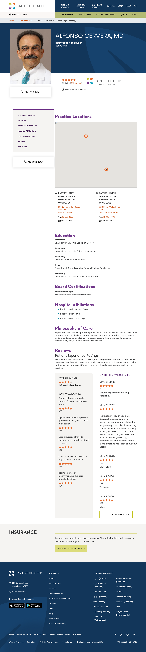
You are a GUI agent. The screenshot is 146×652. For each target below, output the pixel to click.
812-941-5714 (108, 220)
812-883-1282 (67, 220)
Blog (51, 613)
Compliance (67, 642)
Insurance (22, 146)
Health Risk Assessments (60, 598)
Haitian (119, 592)
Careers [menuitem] (111, 6)
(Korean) (100, 597)
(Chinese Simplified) (100, 585)
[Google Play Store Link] (34, 605)
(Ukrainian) (124, 580)
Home (11, 634)
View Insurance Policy (70, 548)
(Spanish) (102, 612)
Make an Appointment (105, 15)
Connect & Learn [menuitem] (97, 6)
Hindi (118, 607)
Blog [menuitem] (128, 6)
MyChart (123, 15)
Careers (52, 603)
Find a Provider (85, 15)
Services (52, 588)
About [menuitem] (120, 6)
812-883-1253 (32, 92)
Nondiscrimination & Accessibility (90, 642)
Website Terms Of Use (49, 642)
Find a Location (67, 15)
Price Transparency (57, 623)
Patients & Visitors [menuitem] (81, 6)
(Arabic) (100, 578)
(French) (102, 592)
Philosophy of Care (27, 136)
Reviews (21, 141)
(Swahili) (124, 587)
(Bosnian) (124, 602)
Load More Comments (115, 514)
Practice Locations (26, 115)
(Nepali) (99, 602)
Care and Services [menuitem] (65, 6)
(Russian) (101, 607)
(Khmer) (123, 597)
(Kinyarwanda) (123, 613)
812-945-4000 (108, 217)
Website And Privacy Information (22, 642)
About (51, 578)
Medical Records (56, 593)
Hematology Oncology (68, 43)
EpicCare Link (54, 618)
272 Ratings (76, 83)
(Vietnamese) (100, 618)
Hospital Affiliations (27, 131)
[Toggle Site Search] (135, 6)
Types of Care (55, 583)
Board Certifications (27, 126)
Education (22, 120)
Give (134, 15)
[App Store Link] (17, 605)
